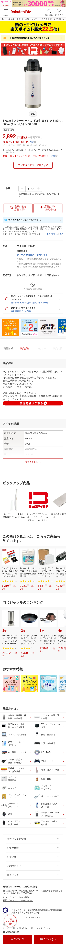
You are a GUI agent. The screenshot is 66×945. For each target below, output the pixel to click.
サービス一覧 (9, 928)
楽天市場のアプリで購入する (33, 165)
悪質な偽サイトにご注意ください (18, 900)
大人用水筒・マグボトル (52, 19)
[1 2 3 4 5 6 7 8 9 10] (30, 189)
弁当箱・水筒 (14, 19)
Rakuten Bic (21, 12)
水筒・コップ (31, 19)
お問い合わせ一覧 (25, 928)
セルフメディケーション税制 (16, 897)
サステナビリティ (43, 928)
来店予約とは (52, 234)
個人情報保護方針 (11, 932)
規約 (61, 234)
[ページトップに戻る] (61, 934)
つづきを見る (31, 462)
